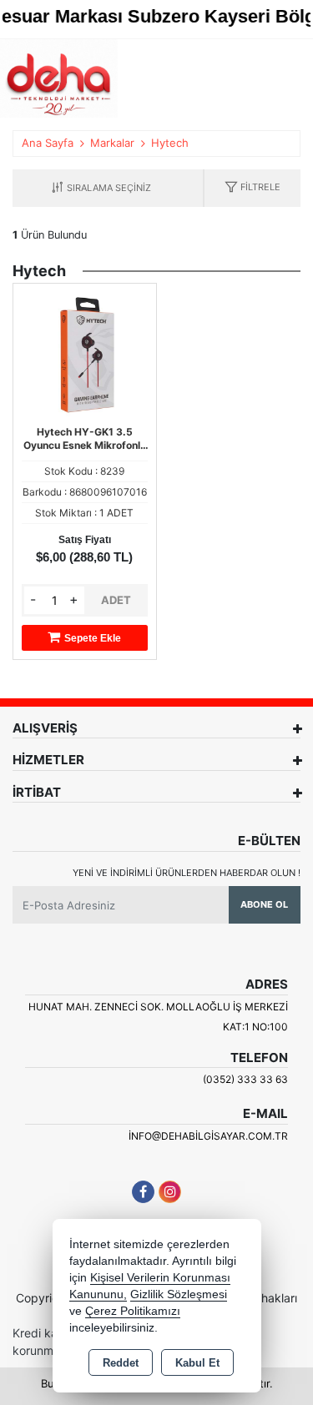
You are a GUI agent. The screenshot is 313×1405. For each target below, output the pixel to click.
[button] (252, 188)
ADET (116, 600)
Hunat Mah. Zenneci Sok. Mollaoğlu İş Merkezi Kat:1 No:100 (158, 1016)
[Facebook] (143, 1192)
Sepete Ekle (92, 638)
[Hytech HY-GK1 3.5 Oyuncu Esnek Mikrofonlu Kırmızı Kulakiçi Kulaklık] (85, 353)
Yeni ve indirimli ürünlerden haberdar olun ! (186, 873)
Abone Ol (264, 904)
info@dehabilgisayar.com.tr (208, 1136)
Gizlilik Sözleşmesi (178, 1294)
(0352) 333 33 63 (245, 1079)
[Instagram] (170, 1192)
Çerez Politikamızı (132, 1311)
